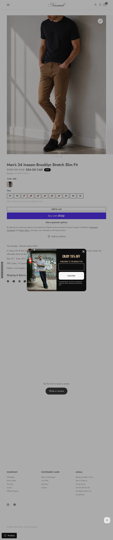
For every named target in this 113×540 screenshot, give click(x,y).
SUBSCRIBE (71, 276)
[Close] (83, 251)
